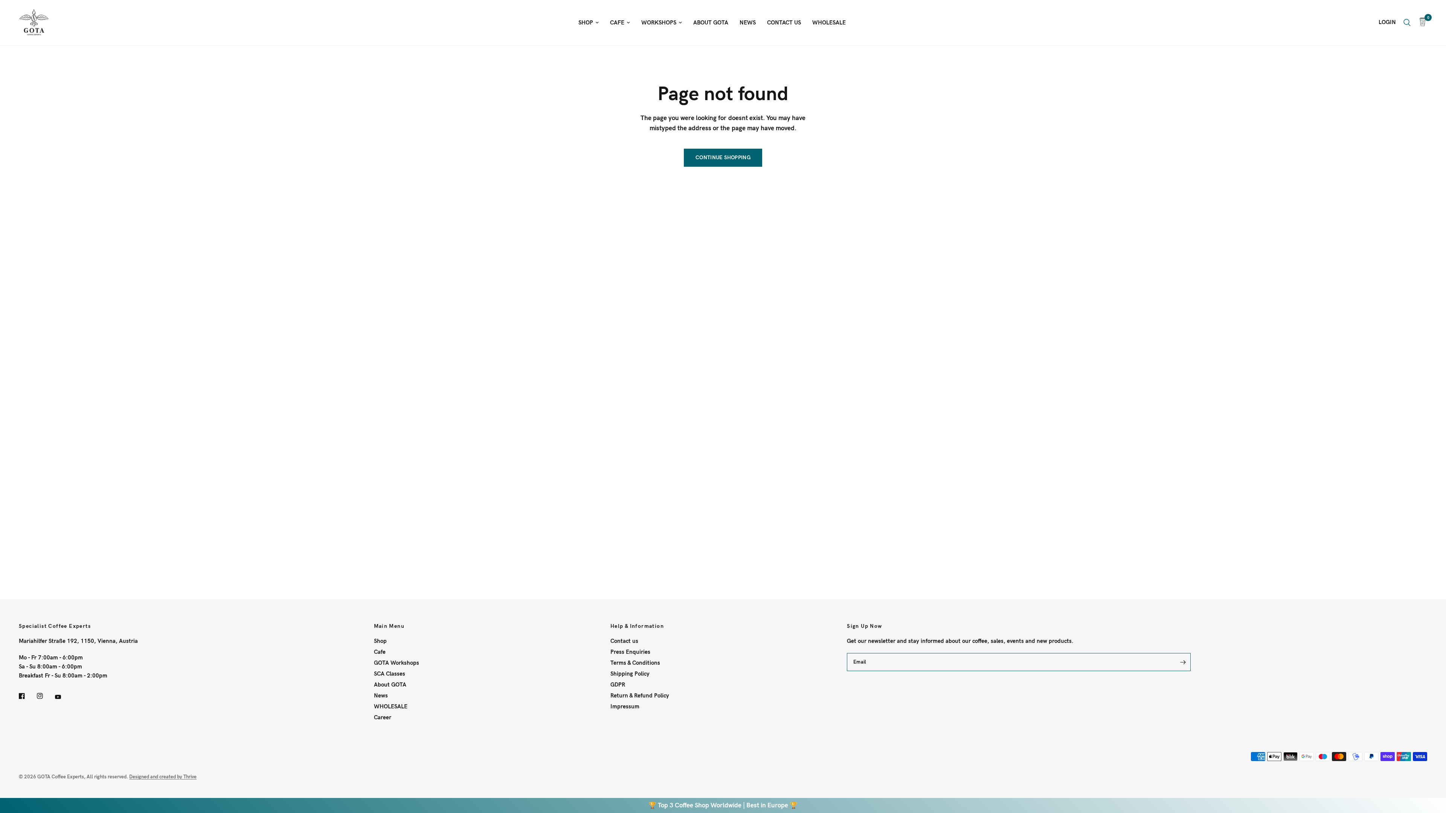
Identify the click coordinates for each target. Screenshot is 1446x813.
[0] (1420, 22)
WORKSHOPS (658, 22)
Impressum (624, 706)
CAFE (617, 22)
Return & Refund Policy (639, 695)
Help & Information (637, 626)
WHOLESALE (829, 22)
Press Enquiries (630, 652)
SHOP (585, 22)
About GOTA (390, 684)
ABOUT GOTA (710, 22)
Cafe (380, 652)
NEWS (748, 22)
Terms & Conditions (635, 662)
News (381, 695)
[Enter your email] (1183, 662)
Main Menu (389, 626)
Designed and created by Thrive (163, 777)
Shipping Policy (630, 673)
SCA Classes (389, 673)
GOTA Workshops (396, 662)
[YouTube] (63, 697)
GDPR (617, 684)
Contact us (624, 641)
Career (382, 717)
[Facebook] (27, 696)
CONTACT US (784, 22)
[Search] (1407, 22)
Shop (380, 641)
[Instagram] (45, 696)
